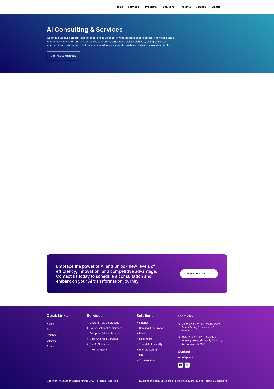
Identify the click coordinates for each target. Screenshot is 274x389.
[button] (134, 6)
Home (119, 6)
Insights (186, 6)
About (216, 6)
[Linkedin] (180, 365)
